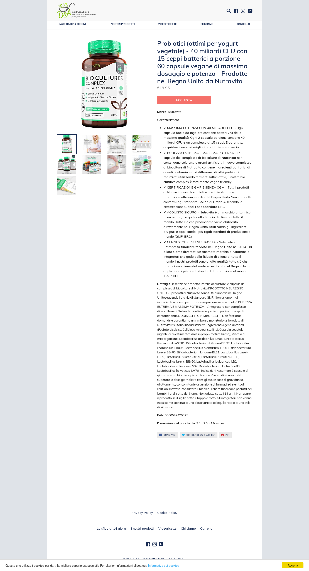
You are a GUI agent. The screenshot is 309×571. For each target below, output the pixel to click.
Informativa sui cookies (163, 565)
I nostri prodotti (122, 24)
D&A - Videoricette (145, 559)
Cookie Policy (167, 513)
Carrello (243, 24)
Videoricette (167, 24)
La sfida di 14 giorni (72, 24)
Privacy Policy (142, 513)
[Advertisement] (154, 465)
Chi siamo (206, 24)
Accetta (293, 565)
